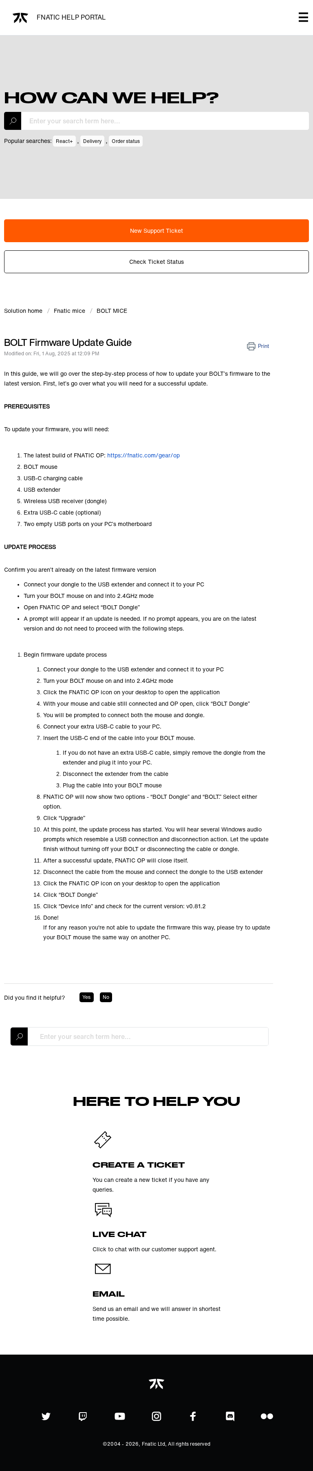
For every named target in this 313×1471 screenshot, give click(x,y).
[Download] (141, 750)
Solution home (24, 310)
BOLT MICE (112, 310)
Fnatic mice (69, 310)
